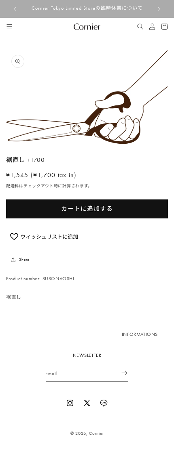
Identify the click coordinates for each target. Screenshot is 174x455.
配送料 (12, 186)
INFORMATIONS (140, 334)
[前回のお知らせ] (15, 9)
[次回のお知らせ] (159, 9)
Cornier (96, 433)
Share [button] (24, 259)
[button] (9, 27)
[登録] (119, 372)
